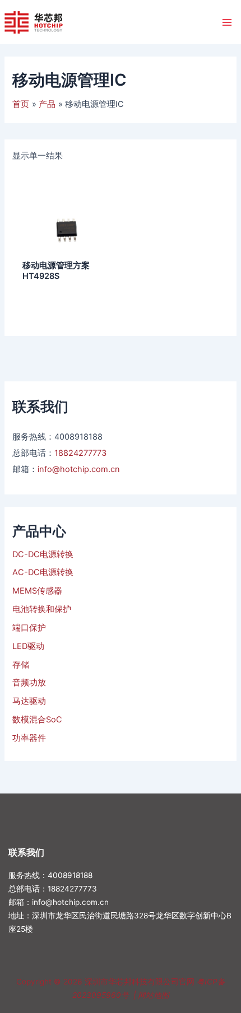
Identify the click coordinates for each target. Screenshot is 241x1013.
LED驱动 (28, 646)
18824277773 (80, 453)
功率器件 (29, 738)
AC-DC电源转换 (42, 572)
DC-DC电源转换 (42, 554)
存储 (20, 665)
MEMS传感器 (37, 591)
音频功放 (29, 683)
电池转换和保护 (41, 609)
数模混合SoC (37, 720)
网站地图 (153, 995)
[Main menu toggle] (227, 22)
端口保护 (29, 628)
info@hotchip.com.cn (79, 469)
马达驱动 (29, 701)
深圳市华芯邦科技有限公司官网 (139, 981)
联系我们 (26, 852)
